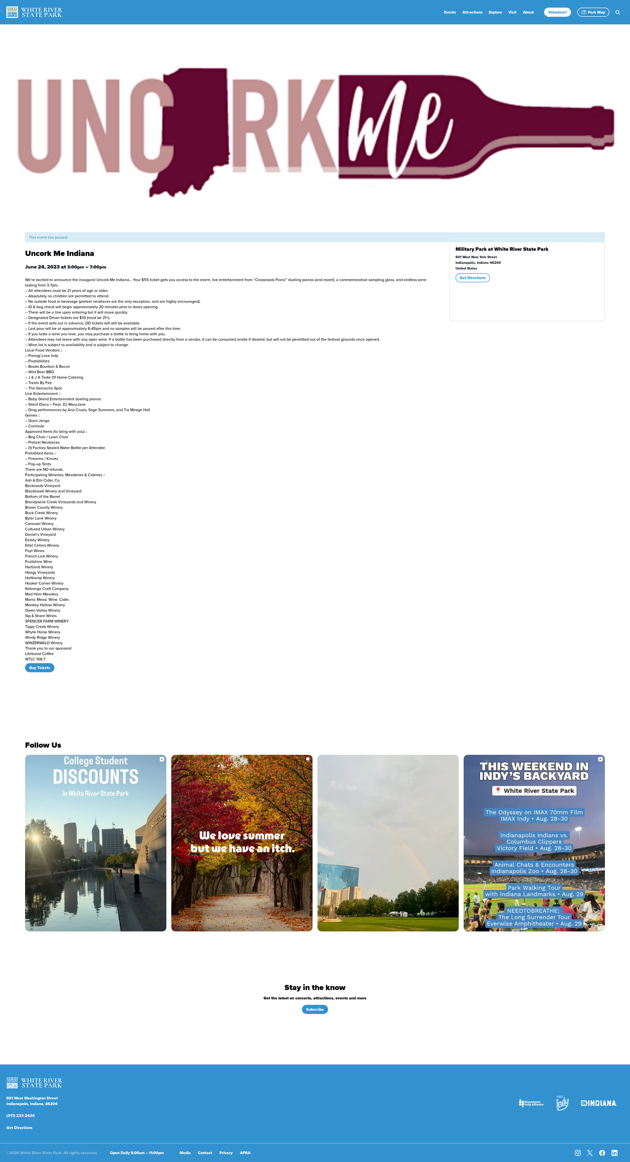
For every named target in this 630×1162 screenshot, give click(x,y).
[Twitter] (590, 1153)
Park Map (596, 12)
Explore (495, 12)
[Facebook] (602, 1153)
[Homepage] (34, 12)
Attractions (472, 12)
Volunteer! (557, 12)
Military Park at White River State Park (502, 249)
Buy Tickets (39, 668)
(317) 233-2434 (20, 1115)
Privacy (226, 1153)
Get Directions (473, 278)
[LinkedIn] (614, 1153)
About (528, 12)
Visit (512, 12)
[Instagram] (578, 1153)
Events (450, 12)
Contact (205, 1153)
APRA (245, 1153)
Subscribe (315, 1009)
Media (185, 1153)
